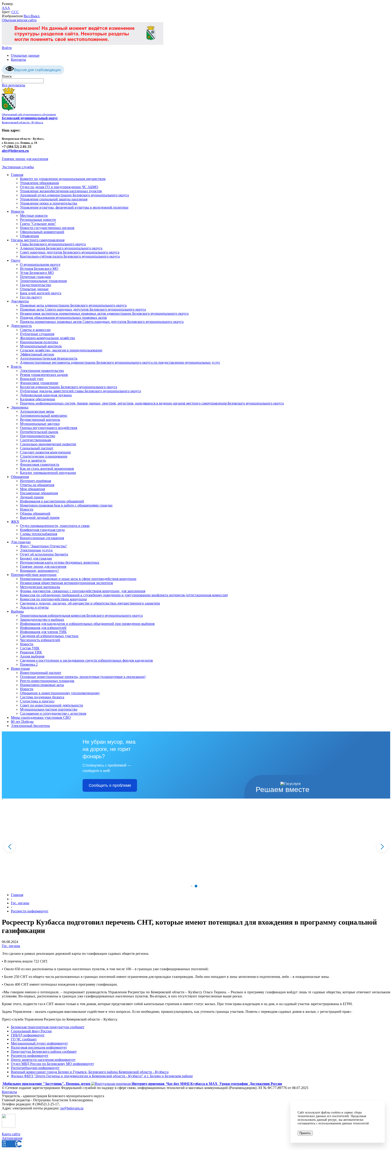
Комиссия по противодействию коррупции (53, 599)
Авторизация (12, 1138)
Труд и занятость (33, 460)
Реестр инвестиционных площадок (47, 681)
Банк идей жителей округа (40, 293)
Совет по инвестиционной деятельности (51, 705)
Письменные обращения (39, 493)
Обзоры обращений (35, 513)
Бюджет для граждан (36, 558)
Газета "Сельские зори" (38, 224)
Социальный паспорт (36, 448)
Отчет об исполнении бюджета (44, 554)
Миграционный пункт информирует (39, 1043)
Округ (16, 260)
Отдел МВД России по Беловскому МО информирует (52, 1064)
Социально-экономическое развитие (48, 444)
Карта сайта (11, 1134)
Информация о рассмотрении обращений (52, 501)
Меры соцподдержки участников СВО (41, 717)
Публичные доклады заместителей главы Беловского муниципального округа (80, 391)
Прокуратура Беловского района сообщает (44, 1051)
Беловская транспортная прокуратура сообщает (47, 1027)
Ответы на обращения (37, 485)
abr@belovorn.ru (15, 151)
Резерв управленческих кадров (44, 375)
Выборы (17, 611)
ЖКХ (15, 522)
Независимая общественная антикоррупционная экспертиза (66, 583)
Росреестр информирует (29, 911)
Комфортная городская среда (42, 530)
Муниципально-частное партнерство (48, 709)
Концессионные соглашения (42, 538)
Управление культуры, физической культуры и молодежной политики (74, 207)
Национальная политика (39, 342)
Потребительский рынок (39, 432)
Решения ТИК (31, 652)
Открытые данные (25, 55)
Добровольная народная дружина (46, 395)
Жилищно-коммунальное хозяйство (47, 338)
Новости (17, 211)
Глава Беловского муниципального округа (53, 244)
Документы (20, 301)
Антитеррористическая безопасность (48, 358)
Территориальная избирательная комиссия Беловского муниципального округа (81, 615)
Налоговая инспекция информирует (39, 1047)
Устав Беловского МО (37, 273)
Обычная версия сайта (19, 20)
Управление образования (39, 183)
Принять (305, 1133)
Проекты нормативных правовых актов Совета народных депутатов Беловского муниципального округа (102, 322)
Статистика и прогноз (37, 701)
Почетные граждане (35, 277)
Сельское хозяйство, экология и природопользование (61, 350)
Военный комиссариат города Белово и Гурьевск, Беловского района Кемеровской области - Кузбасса (90, 1072)
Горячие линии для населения (25, 159)
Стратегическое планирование (43, 456)
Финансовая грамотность (39, 464)
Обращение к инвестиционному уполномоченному (60, 693)
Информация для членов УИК (43, 632)
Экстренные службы (18, 167)
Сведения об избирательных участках (49, 636)
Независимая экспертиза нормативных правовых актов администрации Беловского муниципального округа (104, 313)
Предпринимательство (37, 436)
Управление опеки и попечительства (48, 203)
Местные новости (34, 215)
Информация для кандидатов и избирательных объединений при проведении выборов (87, 624)
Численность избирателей (40, 640)
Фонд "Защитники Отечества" (43, 546)
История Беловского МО (39, 268)
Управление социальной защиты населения (53, 199)
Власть (16, 366)
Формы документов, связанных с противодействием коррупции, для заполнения (82, 591)
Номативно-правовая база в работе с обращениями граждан (66, 505)
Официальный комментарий (42, 232)
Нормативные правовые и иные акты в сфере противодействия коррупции (78, 579)
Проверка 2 (29, 664)
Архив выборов (32, 656)
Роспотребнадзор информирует (35, 1068)
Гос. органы (20, 903)
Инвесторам (20, 668)
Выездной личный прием (39, 517)
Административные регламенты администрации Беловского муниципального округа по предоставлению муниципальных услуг (120, 362)
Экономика (19, 407)
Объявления (29, 236)
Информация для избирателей (43, 628)
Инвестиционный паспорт (40, 673)
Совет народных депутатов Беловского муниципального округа (69, 252)
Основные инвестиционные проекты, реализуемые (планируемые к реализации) (82, 677)
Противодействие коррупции (33, 575)
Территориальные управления (43, 281)
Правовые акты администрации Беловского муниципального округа (73, 305)
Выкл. (35, 16)
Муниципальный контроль (41, 346)
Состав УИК (29, 648)
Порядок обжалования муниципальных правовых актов (63, 317)
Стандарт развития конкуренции (45, 452)
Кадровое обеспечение (37, 399)
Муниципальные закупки (40, 424)
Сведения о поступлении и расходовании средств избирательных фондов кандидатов (86, 660)
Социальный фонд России (31, 1031)
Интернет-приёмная (35, 481)
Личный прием (32, 497)
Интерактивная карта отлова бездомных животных (59, 562)
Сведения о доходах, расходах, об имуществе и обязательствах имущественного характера (90, 603)
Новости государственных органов (47, 228)
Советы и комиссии (35, 330)
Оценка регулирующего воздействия (48, 428)
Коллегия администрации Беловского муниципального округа (68, 387)
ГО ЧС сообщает (24, 1039)
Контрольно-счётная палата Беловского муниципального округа (70, 256)
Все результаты (13, 85)
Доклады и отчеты (34, 607)
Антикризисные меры (37, 411)
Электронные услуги (36, 550)
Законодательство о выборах (42, 619)
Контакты (18, 59)
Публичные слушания (37, 334)
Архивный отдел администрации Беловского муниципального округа (74, 195)
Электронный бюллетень (30, 726)
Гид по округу (31, 297)
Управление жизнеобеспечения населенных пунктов (61, 191)
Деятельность (21, 326)
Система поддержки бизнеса (42, 697)
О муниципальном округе (40, 264)
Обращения (20, 477)
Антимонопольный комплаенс (43, 415)
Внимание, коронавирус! (39, 571)
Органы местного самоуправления (37, 240)
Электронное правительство (42, 371)
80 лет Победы (22, 722)
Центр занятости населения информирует (43, 1060)
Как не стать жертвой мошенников (47, 468)
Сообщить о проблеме (110, 785)
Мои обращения (32, 489)
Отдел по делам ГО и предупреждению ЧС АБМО (59, 187)
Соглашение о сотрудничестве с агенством (53, 713)
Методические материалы (40, 587)
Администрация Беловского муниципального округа (61, 248)
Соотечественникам (35, 440)
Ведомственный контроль (40, 420)
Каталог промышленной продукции (48, 473)
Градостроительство (35, 285)
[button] (191, 886)
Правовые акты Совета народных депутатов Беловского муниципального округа (83, 309)
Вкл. (27, 16)
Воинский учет (32, 379)
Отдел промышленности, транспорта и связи (55, 526)
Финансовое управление (39, 383)
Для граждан (21, 542)
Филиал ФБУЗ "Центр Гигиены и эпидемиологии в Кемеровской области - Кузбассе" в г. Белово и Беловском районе (102, 1076)
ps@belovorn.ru (71, 1108)
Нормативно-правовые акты (42, 685)
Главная (17, 175)
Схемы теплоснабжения (38, 534)
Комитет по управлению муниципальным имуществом (62, 179)
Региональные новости (38, 220)
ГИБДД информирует (27, 1035)
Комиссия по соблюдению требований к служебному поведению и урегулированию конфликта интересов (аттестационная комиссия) (124, 595)
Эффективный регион (37, 354)
